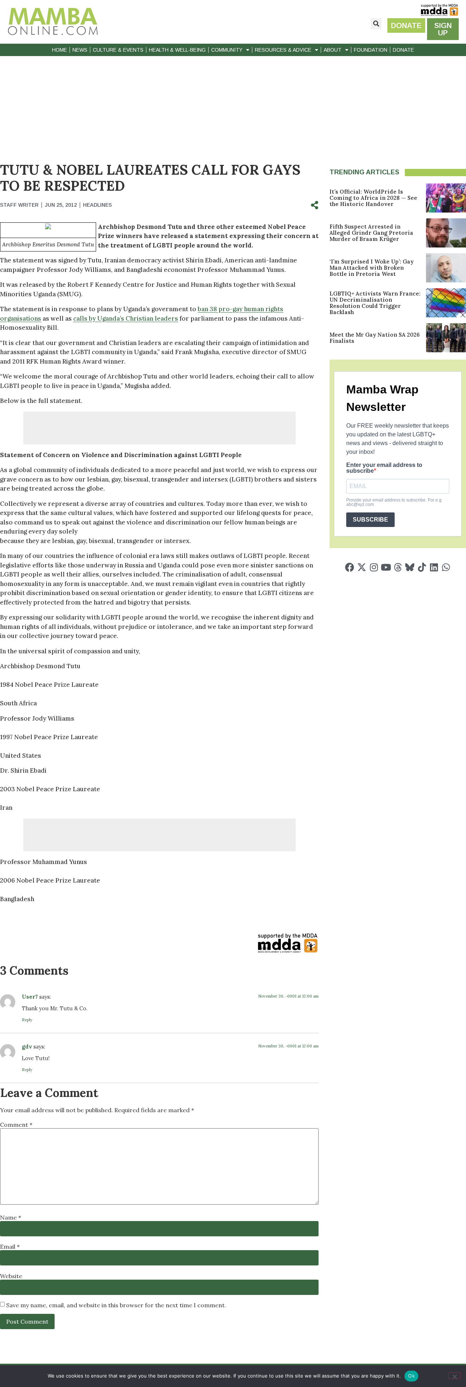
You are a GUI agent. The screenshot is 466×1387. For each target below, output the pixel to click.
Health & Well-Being (177, 50)
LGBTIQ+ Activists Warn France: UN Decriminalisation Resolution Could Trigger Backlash (374, 303)
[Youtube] (385, 567)
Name (10, 1217)
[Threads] (397, 567)
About (332, 50)
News (79, 50)
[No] (454, 1375)
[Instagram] (373, 567)
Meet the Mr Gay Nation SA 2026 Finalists (374, 337)
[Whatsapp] (445, 567)
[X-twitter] (361, 567)
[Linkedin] (433, 567)
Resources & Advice (283, 50)
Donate (403, 50)
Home (59, 50)
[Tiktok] (421, 567)
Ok (411, 1376)
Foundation (370, 50)
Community (226, 50)
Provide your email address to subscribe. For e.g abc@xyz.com (394, 502)
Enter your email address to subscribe (384, 468)
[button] (376, 23)
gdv (27, 1046)
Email (10, 1246)
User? (30, 997)
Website (11, 1276)
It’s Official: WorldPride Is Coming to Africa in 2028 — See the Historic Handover (373, 197)
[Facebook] (349, 567)
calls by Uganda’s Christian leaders (125, 318)
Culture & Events (118, 50)
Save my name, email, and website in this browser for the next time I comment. (116, 1305)
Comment (16, 1125)
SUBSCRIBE (370, 519)
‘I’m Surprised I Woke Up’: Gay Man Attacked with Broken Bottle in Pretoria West (371, 267)
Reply (27, 1019)
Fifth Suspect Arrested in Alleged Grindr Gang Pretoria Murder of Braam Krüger (371, 232)
